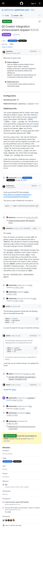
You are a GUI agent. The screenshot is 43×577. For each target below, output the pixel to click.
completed (30, 398)
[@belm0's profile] (4, 335)
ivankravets (10, 186)
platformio (8, 10)
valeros (26, 292)
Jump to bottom (7, 47)
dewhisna (9, 51)
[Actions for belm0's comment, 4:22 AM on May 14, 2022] (39, 335)
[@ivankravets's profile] (4, 186)
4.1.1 (30, 285)
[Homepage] (21, 3)
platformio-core (22, 10)
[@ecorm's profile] (4, 306)
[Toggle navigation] (3, 3)
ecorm (8, 306)
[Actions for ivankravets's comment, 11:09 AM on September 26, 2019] (39, 185)
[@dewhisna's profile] (4, 52)
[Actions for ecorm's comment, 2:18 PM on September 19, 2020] (39, 306)
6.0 (30, 406)
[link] (16, 35)
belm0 (8, 336)
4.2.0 (34, 298)
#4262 (14, 389)
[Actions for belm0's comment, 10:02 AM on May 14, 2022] (39, 384)
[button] (37, 206)
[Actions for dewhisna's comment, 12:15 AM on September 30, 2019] (39, 228)
